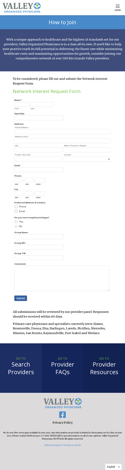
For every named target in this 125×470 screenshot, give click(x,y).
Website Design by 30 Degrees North (62, 445)
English (111, 466)
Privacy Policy (63, 422)
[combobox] (113, 467)
